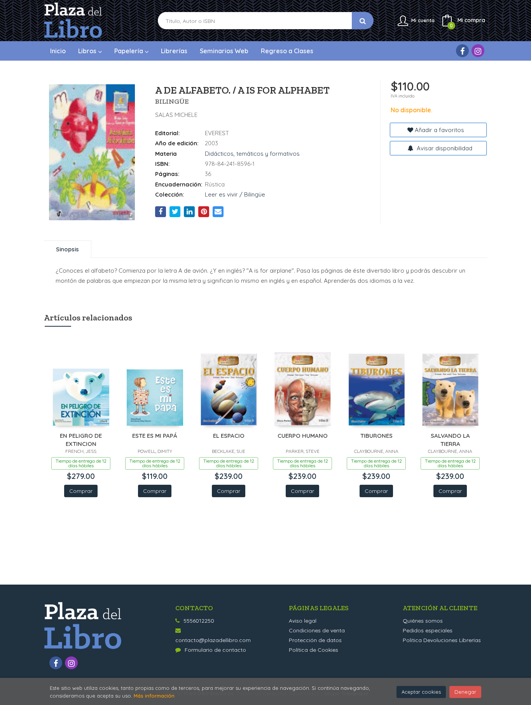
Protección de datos (315, 640)
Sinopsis (67, 249)
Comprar (81, 490)
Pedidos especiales (427, 630)
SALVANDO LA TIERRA (450, 439)
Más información (154, 696)
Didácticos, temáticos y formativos (252, 153)
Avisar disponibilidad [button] (443, 148)
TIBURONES (376, 435)
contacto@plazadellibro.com (213, 640)
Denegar (465, 692)
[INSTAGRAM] (478, 50)
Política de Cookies (313, 649)
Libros (88, 51)
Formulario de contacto (215, 649)
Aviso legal (302, 620)
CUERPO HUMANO (303, 435)
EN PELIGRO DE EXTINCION (81, 439)
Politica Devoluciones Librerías (442, 640)
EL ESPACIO (229, 435)
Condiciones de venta (317, 630)
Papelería (129, 51)
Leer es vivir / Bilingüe (235, 194)
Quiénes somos (423, 620)
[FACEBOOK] (462, 50)
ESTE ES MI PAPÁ (154, 435)
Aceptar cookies (421, 692)
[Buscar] (363, 21)
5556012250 (198, 620)
